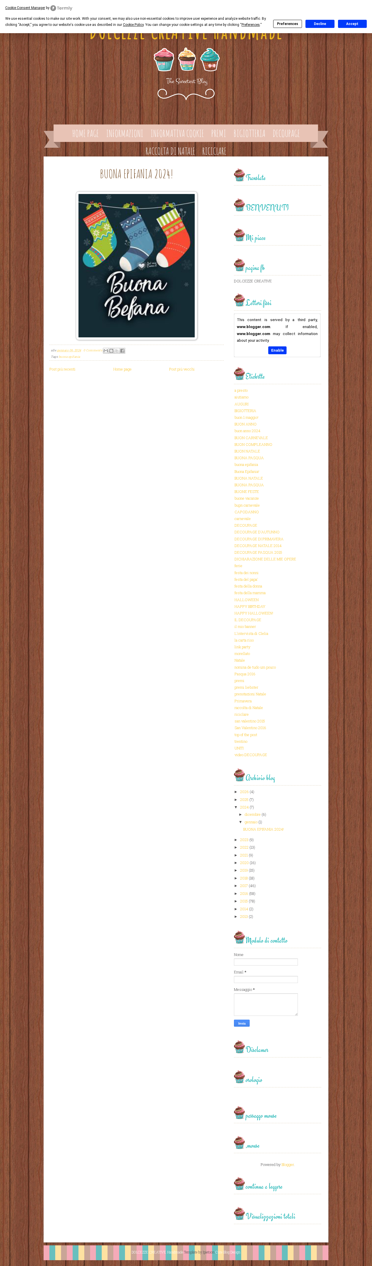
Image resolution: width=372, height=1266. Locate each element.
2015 (244, 901)
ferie (238, 565)
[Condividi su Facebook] (122, 351)
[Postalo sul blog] (111, 351)
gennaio (251, 822)
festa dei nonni (247, 572)
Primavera (243, 701)
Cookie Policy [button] (133, 25)
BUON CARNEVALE (251, 437)
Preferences (287, 24)
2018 (244, 878)
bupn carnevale (247, 505)
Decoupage (286, 133)
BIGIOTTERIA (245, 410)
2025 (244, 799)
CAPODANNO (247, 511)
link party (243, 646)
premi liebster (246, 687)
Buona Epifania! (247, 471)
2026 (244, 791)
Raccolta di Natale (170, 151)
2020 (244, 862)
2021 (244, 855)
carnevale (243, 518)
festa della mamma (250, 592)
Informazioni (124, 133)
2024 (244, 807)
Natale (240, 660)
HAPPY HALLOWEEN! (254, 613)
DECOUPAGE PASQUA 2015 (258, 552)
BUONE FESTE (247, 491)
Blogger (288, 1164)
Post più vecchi (182, 369)
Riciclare (214, 151)
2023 (244, 839)
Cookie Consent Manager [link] (25, 8)
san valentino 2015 (250, 721)
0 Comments (92, 350)
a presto (241, 390)
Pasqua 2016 (245, 673)
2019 (244, 870)
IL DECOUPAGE (248, 619)
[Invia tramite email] (106, 351)
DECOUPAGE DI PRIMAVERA (259, 539)
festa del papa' (246, 579)
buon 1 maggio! (246, 417)
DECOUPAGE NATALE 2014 (258, 545)
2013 (244, 916)
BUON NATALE (247, 451)
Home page (85, 133)
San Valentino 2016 (250, 727)
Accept (352, 24)
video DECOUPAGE (251, 754)
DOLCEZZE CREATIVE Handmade (157, 1252)
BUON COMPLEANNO (253, 444)
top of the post (246, 734)
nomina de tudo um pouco (255, 667)
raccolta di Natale (249, 707)
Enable (277, 350)
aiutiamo (241, 397)
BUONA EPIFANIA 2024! (136, 173)
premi (239, 680)
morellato (242, 653)
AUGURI (241, 404)
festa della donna (248, 586)
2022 (244, 847)
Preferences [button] (251, 25)
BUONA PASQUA (249, 457)
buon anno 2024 (247, 430)
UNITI (239, 748)
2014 (244, 908)
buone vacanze (247, 498)
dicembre (253, 814)
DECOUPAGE (246, 525)
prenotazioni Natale (250, 694)
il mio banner (245, 626)
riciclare (242, 714)
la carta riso (244, 640)
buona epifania (69, 357)
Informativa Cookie (177, 133)
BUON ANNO (246, 424)
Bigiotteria (249, 133)
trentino (241, 741)
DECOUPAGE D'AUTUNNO (257, 532)
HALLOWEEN (247, 599)
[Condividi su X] (117, 351)
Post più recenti (62, 369)
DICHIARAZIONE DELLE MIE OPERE (265, 559)
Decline (320, 24)
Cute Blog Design (227, 1252)
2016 (244, 893)
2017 (244, 885)
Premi (218, 133)
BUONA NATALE (249, 478)
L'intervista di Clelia (251, 633)
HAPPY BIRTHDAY (250, 606)
